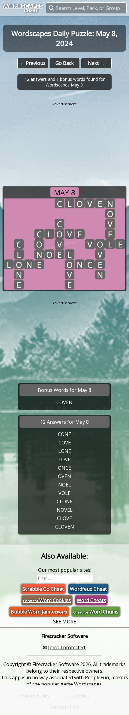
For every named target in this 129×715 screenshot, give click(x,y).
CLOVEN (64, 526)
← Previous (33, 63)
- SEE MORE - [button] (64, 621)
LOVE (64, 459)
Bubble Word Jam (39, 611)
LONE (64, 451)
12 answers (36, 79)
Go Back (65, 63)
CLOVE (64, 518)
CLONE (65, 501)
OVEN (64, 476)
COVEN (64, 402)
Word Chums (95, 611)
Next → (96, 63)
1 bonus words (70, 79)
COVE (64, 442)
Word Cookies (47, 600)
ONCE (64, 468)
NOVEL (65, 510)
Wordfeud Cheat (88, 589)
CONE (64, 434)
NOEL (64, 484)
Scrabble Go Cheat (43, 589)
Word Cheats (91, 600)
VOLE (64, 493)
